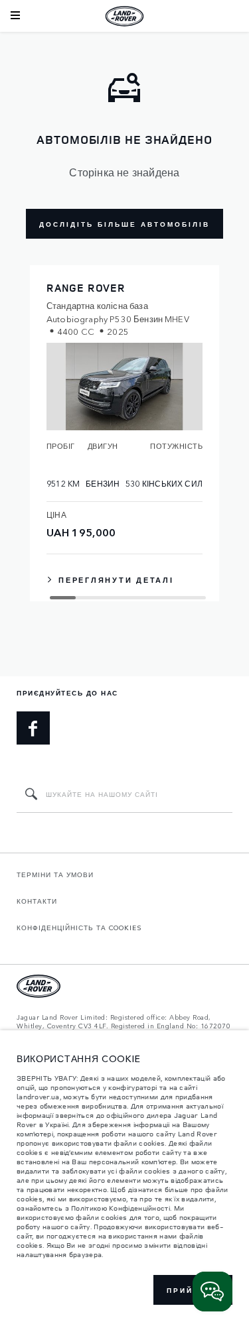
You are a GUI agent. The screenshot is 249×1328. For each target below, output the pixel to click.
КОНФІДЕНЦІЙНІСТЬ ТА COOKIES (79, 927)
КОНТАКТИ (37, 901)
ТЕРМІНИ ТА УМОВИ (55, 874)
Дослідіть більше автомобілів (124, 224)
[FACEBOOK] (33, 728)
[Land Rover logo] (124, 16)
